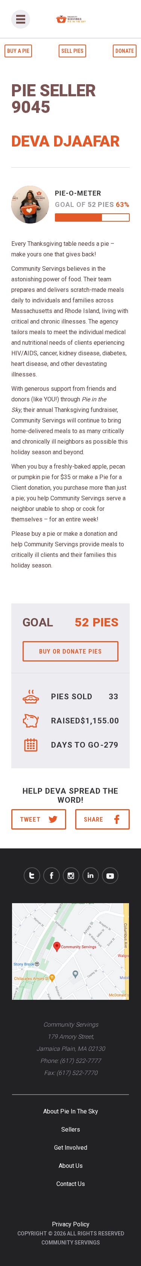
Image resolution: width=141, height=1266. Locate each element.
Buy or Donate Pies (70, 651)
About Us (71, 1165)
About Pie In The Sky (70, 1111)
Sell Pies (72, 51)
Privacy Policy (70, 1224)
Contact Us (70, 1183)
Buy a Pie (18, 51)
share (93, 819)
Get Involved (70, 1147)
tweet (30, 819)
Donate (124, 51)
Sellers (70, 1129)
